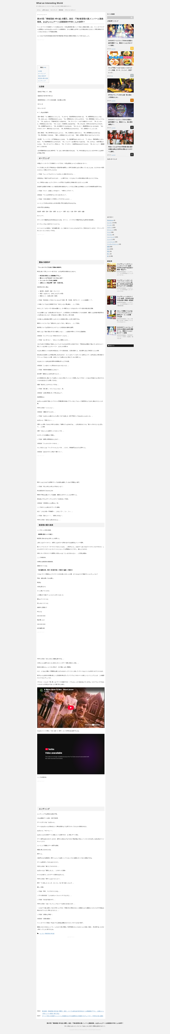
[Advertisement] (71, 52)
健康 (108, 246)
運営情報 (61, 10)
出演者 (40, 71)
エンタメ (42, 933)
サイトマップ (54, 10)
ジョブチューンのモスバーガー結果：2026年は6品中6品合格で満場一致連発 (125, 298)
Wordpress (110, 220)
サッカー (109, 225)
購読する (111, 345)
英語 (108, 251)
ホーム (38, 10)
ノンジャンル (111, 242)
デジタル (109, 234)
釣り (108, 253)
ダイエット (110, 230)
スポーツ (109, 227)
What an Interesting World (49, 3)
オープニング (42, 73)
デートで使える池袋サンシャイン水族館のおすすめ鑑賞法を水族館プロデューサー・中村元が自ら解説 (72, 1016)
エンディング (42, 80)
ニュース (109, 239)
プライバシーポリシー (70, 10)
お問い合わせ (45, 10)
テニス (109, 232)
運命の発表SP (42, 76)
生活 (108, 249)
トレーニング (111, 237)
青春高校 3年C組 (49, 933)
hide (44, 67)
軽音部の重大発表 (43, 78)
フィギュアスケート (112, 244)
